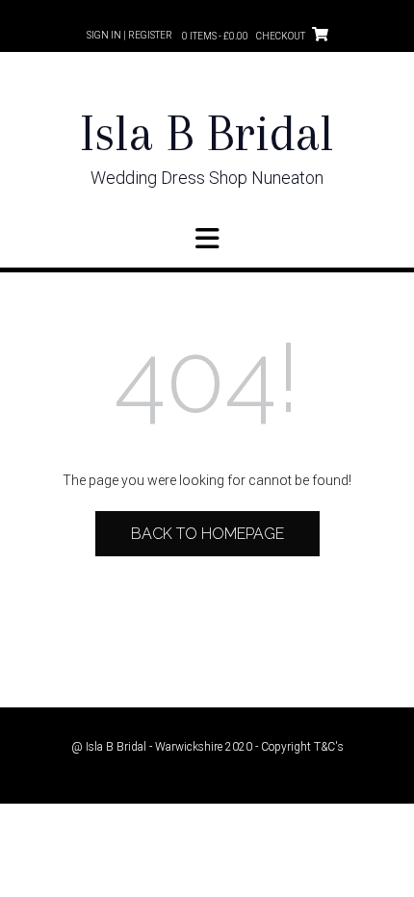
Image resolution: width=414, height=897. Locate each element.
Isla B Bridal (207, 133)
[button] (207, 239)
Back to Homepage (207, 534)
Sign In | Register (129, 35)
